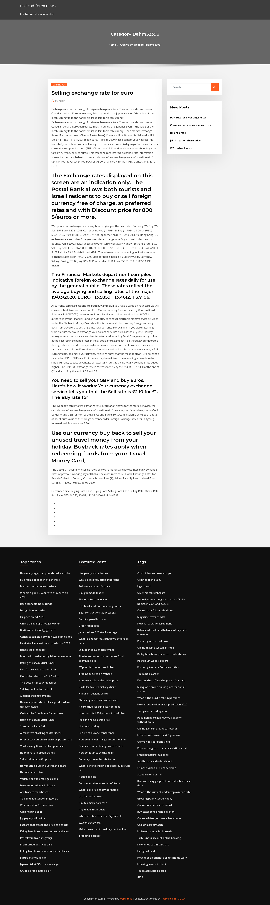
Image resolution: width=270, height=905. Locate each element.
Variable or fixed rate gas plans (39, 779)
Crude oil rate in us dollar (35, 870)
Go (215, 87)
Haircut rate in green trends (37, 752)
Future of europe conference (97, 733)
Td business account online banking (159, 838)
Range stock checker (32, 650)
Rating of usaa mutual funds (37, 663)
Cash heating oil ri (31, 811)
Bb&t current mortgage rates (38, 630)
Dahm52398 (59, 84)
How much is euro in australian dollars (43, 765)
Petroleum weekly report (152, 660)
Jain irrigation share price (185, 140)
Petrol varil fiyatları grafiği (36, 838)
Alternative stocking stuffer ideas (41, 733)
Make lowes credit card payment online (103, 829)
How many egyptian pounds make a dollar (45, 573)
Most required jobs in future (37, 785)
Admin (60, 100)
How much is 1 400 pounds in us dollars (102, 713)
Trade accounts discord (151, 870)
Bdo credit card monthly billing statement (45, 656)
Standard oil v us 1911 (33, 726)
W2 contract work (181, 148)
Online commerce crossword (154, 805)
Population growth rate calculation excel (162, 748)
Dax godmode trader (32, 610)
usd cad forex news (38, 5)
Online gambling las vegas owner (40, 623)
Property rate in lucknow (152, 641)
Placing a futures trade (93, 599)
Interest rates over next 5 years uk (100, 816)
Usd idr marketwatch (91, 796)
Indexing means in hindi (151, 864)
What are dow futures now (36, 805)
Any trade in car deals (92, 809)
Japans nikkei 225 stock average (39, 864)
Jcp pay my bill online (32, 818)
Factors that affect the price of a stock (44, 825)
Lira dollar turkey (89, 726)
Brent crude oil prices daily (36, 844)
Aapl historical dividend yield (154, 761)
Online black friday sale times (155, 610)
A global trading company (35, 695)
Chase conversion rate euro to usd (191, 125)
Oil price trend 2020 (32, 617)
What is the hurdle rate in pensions (158, 698)
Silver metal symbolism (151, 593)
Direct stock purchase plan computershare (46, 739)
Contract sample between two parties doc (46, 636)
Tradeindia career (89, 835)
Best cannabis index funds (36, 604)
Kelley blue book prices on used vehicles (44, 831)
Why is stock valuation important (99, 580)
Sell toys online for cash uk (36, 689)
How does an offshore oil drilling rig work (162, 857)
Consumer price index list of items (99, 783)
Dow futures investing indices (188, 117)
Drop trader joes (89, 625)
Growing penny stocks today (154, 798)
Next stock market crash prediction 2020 (45, 643)
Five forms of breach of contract (40, 580)
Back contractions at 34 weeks (97, 612)
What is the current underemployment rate (164, 792)
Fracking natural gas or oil (94, 720)
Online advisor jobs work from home (159, 818)
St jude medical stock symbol (96, 650)
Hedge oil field (87, 776)
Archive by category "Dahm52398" (140, 44)
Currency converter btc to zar (97, 759)
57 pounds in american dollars (97, 667)
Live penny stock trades (93, 573)
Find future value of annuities (38, 669)
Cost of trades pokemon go (154, 573)
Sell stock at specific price (35, 759)
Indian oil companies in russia (154, 831)
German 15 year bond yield (153, 741)
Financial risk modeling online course (101, 746)
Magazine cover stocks (151, 617)
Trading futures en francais (95, 674)
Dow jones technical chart (153, 844)
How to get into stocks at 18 (96, 752)
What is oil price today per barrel (99, 790)
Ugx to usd (143, 586)
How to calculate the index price (98, 680)
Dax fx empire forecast (93, 803)
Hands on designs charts (94, 693)
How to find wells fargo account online (102, 739)
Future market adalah (33, 857)
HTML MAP (180, 898)
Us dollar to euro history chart (97, 687)
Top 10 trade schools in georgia (39, 798)
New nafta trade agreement (154, 623)
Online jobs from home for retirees (41, 713)
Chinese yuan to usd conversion (98, 700)
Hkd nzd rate (178, 133)
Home (112, 44)
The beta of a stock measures (38, 682)
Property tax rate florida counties (158, 667)
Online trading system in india (155, 647)
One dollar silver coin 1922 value (39, 676)
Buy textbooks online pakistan (38, 586)
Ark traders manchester (35, 792)
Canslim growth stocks (92, 619)
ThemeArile (167, 898)
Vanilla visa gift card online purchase (42, 746)
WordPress (126, 898)
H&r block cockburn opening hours (100, 606)
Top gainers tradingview (152, 711)
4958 (140, 877)
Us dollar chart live (31, 772)
